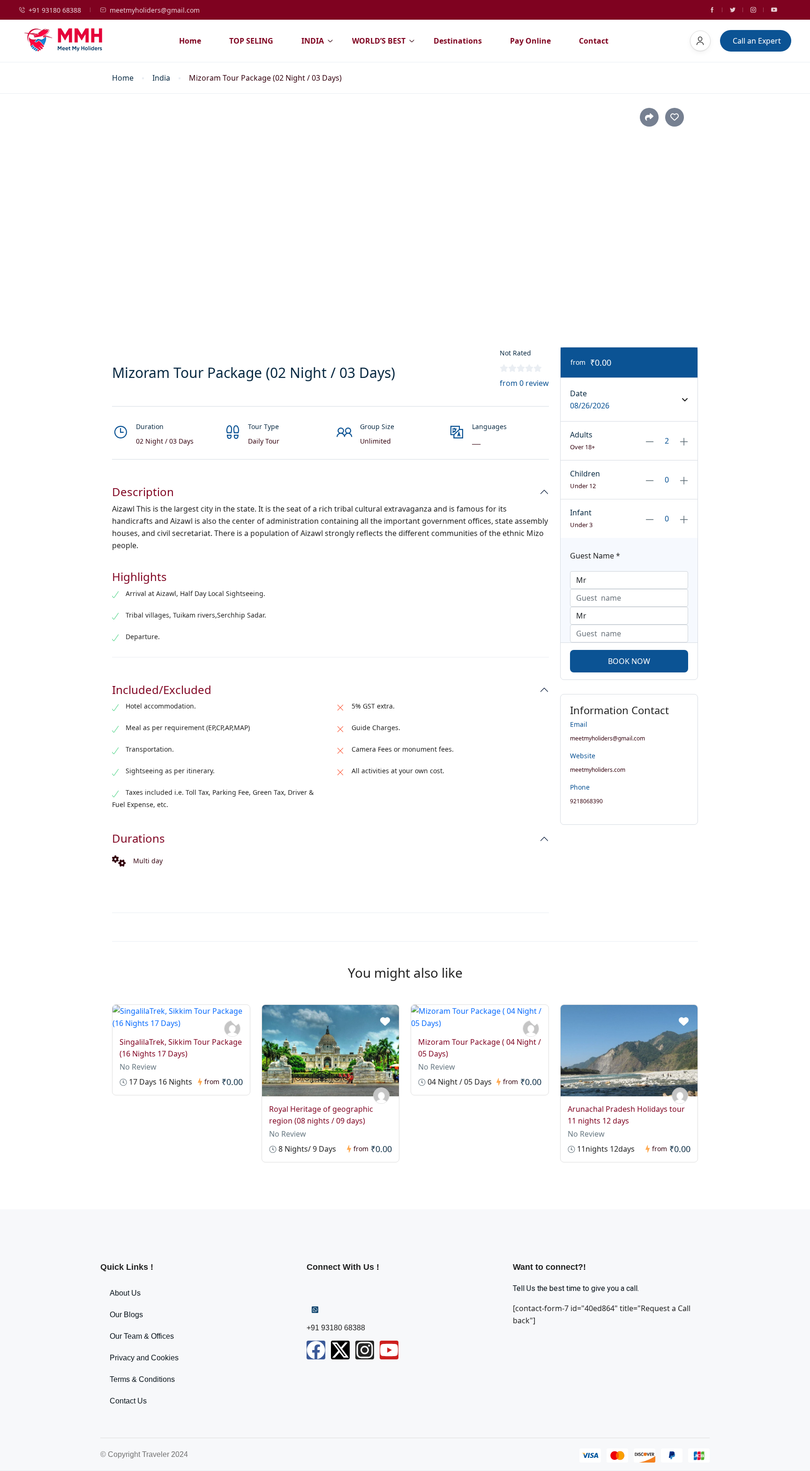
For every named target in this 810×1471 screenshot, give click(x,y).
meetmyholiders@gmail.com (155, 10)
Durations (138, 838)
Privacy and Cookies (144, 1358)
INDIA (312, 41)
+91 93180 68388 (55, 10)
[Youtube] (389, 1350)
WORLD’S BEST (378, 41)
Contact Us (128, 1401)
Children (585, 473)
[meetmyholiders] (381, 1095)
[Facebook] (316, 1350)
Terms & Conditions (142, 1379)
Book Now (629, 661)
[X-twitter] (340, 1350)
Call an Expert (757, 41)
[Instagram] (364, 1350)
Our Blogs (126, 1315)
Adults (581, 435)
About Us (125, 1293)
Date (578, 393)
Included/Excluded (161, 690)
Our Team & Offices (142, 1336)
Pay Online (530, 41)
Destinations (458, 41)
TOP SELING (251, 41)
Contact (593, 41)
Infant (581, 512)
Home (190, 41)
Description (143, 492)
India (161, 78)
